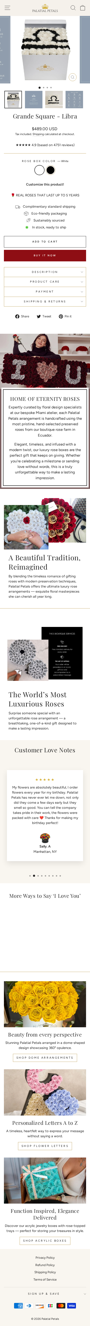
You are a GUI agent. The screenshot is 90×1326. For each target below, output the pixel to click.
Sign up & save (44, 1293)
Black (50, 170)
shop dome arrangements (45, 1057)
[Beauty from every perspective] (45, 1004)
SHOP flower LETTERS (45, 1146)
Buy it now (45, 255)
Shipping (38, 134)
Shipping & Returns (45, 301)
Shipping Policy (45, 1272)
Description (45, 272)
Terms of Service (45, 1279)
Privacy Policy (45, 1257)
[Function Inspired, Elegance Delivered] (45, 1181)
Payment (45, 291)
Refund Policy (45, 1265)
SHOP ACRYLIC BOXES (45, 1240)
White (39, 170)
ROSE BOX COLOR (45, 161)
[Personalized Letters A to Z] (45, 1092)
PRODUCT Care (45, 281)
